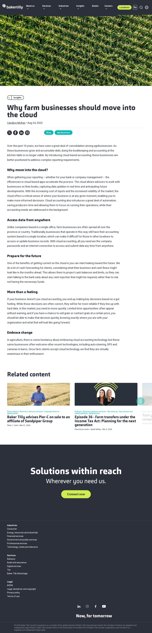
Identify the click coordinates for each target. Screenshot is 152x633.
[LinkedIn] (79, 606)
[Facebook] (96, 606)
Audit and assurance (16, 562)
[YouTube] (104, 606)
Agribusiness (63, 132)
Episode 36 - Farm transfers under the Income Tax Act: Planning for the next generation (105, 421)
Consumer (12, 529)
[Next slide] (140, 401)
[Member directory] (146, 7)
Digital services (14, 566)
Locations (124, 7)
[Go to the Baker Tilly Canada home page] (12, 7)
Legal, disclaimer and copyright (21, 589)
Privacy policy (13, 592)
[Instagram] (87, 606)
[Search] (141, 7)
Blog (48, 132)
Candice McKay (16, 122)
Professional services (17, 543)
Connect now (76, 494)
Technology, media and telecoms (22, 547)
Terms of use (13, 596)
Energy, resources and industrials (22, 532)
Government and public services (22, 540)
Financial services (15, 536)
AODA (10, 585)
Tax (9, 570)
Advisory (11, 559)
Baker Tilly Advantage (17, 573)
